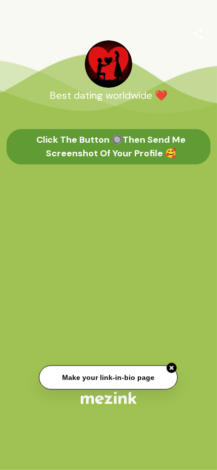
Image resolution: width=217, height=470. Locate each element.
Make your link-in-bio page (109, 378)
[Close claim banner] (172, 368)
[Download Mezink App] (109, 397)
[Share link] (198, 32)
